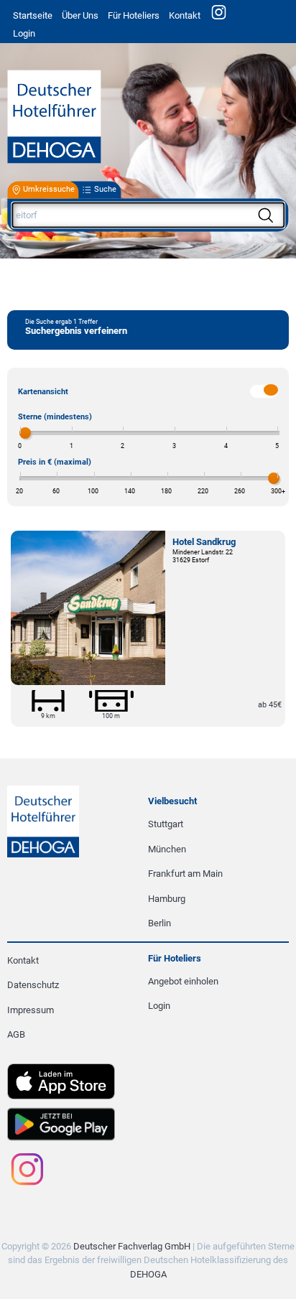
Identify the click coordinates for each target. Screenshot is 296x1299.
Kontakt (184, 15)
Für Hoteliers (133, 15)
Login (159, 1005)
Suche (105, 190)
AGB (16, 1034)
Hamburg (166, 898)
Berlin (159, 923)
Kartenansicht (43, 391)
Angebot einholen (183, 981)
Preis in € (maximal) (54, 462)
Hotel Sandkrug (204, 541)
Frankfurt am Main (185, 873)
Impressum (30, 1010)
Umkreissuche (49, 190)
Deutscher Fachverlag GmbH (131, 1246)
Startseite (32, 15)
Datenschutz (33, 984)
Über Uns (80, 15)
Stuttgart (165, 824)
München (167, 849)
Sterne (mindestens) (55, 417)
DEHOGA (148, 1274)
